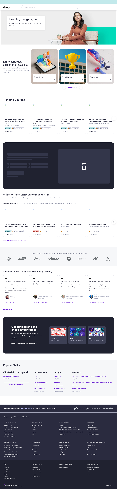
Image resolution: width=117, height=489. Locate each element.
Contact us (7, 471)
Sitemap (89, 471)
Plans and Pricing (36, 471)
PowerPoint (62, 454)
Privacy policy (90, 469)
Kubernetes (62, 434)
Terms (88, 474)
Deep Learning (36, 454)
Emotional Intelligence (93, 434)
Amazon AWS (62, 425)
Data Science (35, 445)
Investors (6, 476)
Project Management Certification (13, 447)
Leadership (90, 425)
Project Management (92, 429)
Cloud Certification (9, 449)
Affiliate (34, 474)
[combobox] (50, 7)
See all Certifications (9, 456)
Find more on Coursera (10, 478)
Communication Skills (64, 445)
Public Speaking (63, 449)
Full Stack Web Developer (11, 427)
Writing (61, 452)
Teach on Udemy (36, 469)
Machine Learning (36, 449)
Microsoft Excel (91, 445)
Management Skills (92, 427)
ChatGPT (34, 452)
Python (34, 447)
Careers (6, 469)
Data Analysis (90, 452)
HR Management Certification (12, 454)
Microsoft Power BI (92, 449)
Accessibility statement (93, 467)
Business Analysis (91, 454)
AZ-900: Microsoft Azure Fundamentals (69, 429)
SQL (88, 447)
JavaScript (34, 427)
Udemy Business (26, 408)
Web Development (37, 425)
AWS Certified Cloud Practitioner (68, 427)
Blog (5, 474)
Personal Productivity (92, 432)
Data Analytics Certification (11, 452)
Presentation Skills (64, 447)
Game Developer (8, 434)
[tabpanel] (58, 226)
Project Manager (8, 432)
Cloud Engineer (8, 429)
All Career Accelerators (10, 436)
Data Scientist (8, 425)
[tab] (11, 203)
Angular (34, 432)
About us (6, 467)
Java (33, 434)
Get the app (35, 467)
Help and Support (36, 476)
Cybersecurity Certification (11, 445)
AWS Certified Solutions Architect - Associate (71, 432)
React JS (34, 429)
